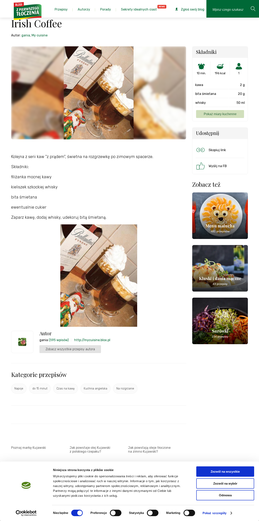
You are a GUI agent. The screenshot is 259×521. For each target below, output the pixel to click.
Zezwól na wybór (225, 483)
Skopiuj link (217, 150)
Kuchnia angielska (95, 388)
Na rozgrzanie (125, 388)
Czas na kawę (65, 388)
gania (25, 35)
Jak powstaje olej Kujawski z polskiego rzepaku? (90, 449)
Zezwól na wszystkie (225, 471)
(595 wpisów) (59, 340)
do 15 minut (39, 388)
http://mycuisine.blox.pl (92, 340)
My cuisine (40, 35)
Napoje (18, 388)
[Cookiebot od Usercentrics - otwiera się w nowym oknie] (26, 513)
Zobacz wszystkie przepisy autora (70, 349)
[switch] (115, 513)
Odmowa (225, 495)
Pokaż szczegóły (215, 513)
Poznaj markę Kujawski (28, 448)
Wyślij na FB (218, 166)
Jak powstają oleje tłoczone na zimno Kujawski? (149, 449)
